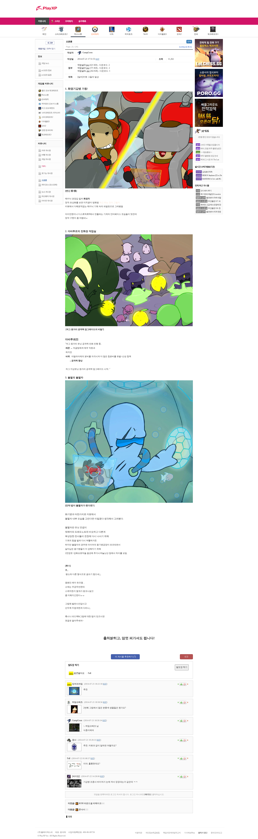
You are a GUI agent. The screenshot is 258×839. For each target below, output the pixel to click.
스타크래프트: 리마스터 (51, 113)
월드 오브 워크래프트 (50, 90)
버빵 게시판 (46, 155)
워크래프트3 (213, 34)
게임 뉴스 (45, 63)
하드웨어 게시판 (48, 196)
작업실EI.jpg (83, 65)
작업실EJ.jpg (83, 68)
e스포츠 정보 (46, 70)
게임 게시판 (46, 159)
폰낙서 (82, 809)
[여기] (147, 794)
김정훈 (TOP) (207, 172)
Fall (89, 673)
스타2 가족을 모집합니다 (210, 145)
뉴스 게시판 (46, 192)
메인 (44, 34)
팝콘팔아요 (78, 673)
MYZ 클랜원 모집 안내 (209, 156)
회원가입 (41, 49)
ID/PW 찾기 (51, 49)
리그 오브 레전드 (48, 108)
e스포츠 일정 (46, 75)
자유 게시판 (46, 150)
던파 (196, 34)
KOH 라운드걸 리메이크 (90, 803)
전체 (189, 41)
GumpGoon (87, 52)
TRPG (44, 166)
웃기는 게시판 (47, 173)
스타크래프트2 (61, 34)
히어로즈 (129, 34)
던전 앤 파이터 (47, 130)
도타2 (179, 34)
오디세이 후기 (206, 191)
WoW (145, 34)
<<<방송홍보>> (206, 152)
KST (97, 59)
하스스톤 (78, 34)
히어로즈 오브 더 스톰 (50, 104)
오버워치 (95, 34)
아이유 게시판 (47, 201)
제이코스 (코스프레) (49, 185)
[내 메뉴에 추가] (185, 47)
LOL (112, 34)
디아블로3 (162, 34)
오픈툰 (44, 180)
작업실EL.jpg (83, 71)
